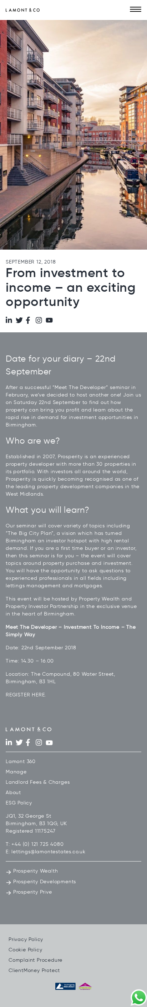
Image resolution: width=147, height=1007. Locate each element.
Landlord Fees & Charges (38, 782)
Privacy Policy (26, 939)
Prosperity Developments (43, 882)
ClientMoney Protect (34, 970)
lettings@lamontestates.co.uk (48, 852)
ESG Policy (19, 803)
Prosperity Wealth (34, 871)
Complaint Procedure (35, 960)
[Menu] (135, 10)
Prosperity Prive (31, 892)
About (13, 792)
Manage (16, 772)
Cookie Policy (25, 950)
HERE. (39, 695)
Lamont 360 (21, 761)
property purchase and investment (87, 563)
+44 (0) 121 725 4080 (37, 844)
